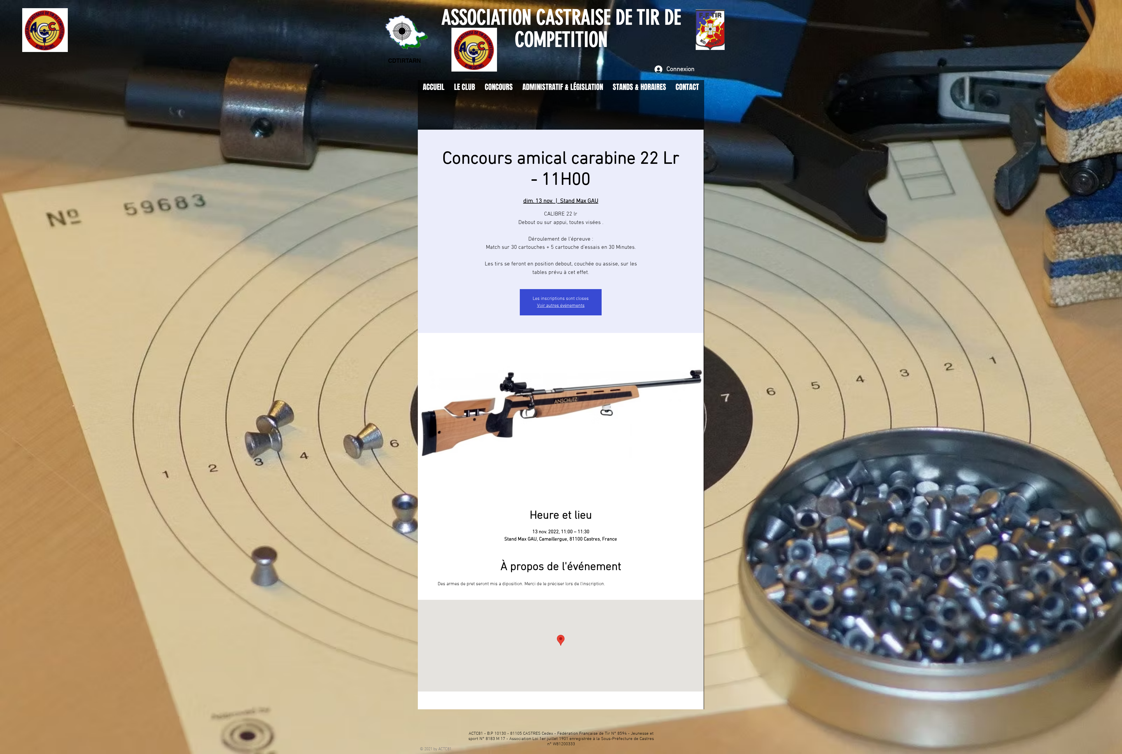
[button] (639, 87)
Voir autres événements (561, 306)
